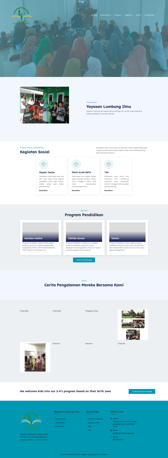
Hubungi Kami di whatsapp (142, 391)
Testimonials (60, 423)
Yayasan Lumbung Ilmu (89, 454)
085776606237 (118, 440)
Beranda (94, 15)
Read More (43, 190)
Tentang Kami (105, 15)
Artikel (138, 15)
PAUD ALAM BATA (81, 172)
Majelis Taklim (47, 172)
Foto (89, 430)
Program (117, 15)
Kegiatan (128, 15)
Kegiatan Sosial (93, 423)
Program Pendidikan (95, 419)
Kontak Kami (149, 15)
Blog (89, 426)
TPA (106, 172)
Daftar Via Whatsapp (84, 260)
